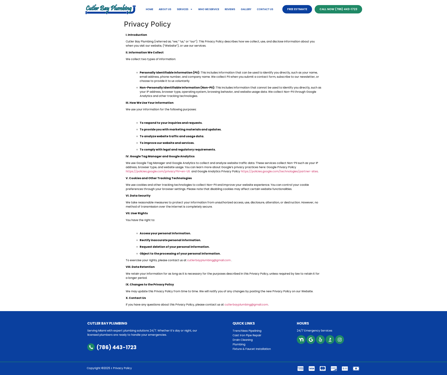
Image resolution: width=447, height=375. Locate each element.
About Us (165, 9)
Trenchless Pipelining (247, 331)
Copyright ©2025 (98, 368)
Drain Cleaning (243, 340)
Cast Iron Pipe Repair (247, 335)
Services (182, 9)
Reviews (230, 9)
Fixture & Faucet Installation (252, 349)
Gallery (246, 9)
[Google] (310, 339)
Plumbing (239, 344)
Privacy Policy (122, 368)
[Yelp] (320, 339)
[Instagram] (339, 339)
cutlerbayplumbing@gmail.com (209, 260)
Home (149, 9)
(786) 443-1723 (116, 347)
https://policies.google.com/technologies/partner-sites (279, 171)
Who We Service (208, 9)
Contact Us (265, 9)
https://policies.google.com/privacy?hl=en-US (158, 171)
